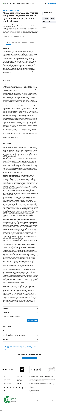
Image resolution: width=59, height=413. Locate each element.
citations (44, 27)
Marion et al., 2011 (13, 187)
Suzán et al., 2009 (11, 212)
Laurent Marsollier (7, 26)
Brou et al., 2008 (17, 186)
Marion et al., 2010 (16, 179)
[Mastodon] (13, 388)
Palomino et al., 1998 (7, 225)
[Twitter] (10, 388)
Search (43, 3)
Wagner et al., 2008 (26, 186)
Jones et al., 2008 (19, 150)
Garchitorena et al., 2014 (26, 179)
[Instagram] (16, 388)
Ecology (4, 10)
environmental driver (30, 346)
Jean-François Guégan (18, 25)
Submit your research (52, 3)
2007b (31, 207)
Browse (18, 3)
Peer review (24, 42)
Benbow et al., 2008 (7, 179)
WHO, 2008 (20, 183)
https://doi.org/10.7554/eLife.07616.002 (10, 137)
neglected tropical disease (20, 347)
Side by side (31, 42)
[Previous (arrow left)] (0, 410)
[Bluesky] (4, 388)
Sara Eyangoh (32, 25)
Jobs (4, 377)
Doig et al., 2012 (31, 226)
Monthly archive (20, 379)
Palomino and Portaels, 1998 (30, 224)
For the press (19, 380)
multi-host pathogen (10, 347)
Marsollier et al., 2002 (21, 207)
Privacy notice (29, 360)
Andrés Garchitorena (7, 25)
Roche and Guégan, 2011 (17, 172)
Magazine (23, 3)
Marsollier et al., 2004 (25, 225)
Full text (8, 42)
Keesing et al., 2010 (9, 160)
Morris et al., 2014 (12, 194)
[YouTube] (19, 388)
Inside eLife (19, 377)
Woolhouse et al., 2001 (28, 151)
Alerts (45, 3)
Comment (52, 22)
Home (14, 3)
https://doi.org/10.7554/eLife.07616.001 (10, 75)
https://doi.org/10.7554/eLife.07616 (15, 36)
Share (45, 21)
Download (46, 18)
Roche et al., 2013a (27, 160)
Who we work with (7, 379)
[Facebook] (25, 388)
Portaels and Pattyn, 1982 (18, 224)
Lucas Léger (25, 25)
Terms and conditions (8, 383)
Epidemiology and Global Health (12, 10)
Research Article (6, 9)
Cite (53, 18)
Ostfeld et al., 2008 (30, 164)
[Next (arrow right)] (1, 410)
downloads (50, 26)
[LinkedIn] (7, 388)
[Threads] (22, 388)
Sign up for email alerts (29, 358)
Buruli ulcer (27, 347)
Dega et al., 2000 (15, 225)
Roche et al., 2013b (12, 155)
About (33, 3)
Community (28, 3)
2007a (28, 207)
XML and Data (19, 383)
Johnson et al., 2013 (18, 160)
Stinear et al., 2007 (23, 226)
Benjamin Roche (14, 26)
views (44, 26)
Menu (11, 3)
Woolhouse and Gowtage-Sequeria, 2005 (11, 153)
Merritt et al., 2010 (25, 203)
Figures (16, 42)
